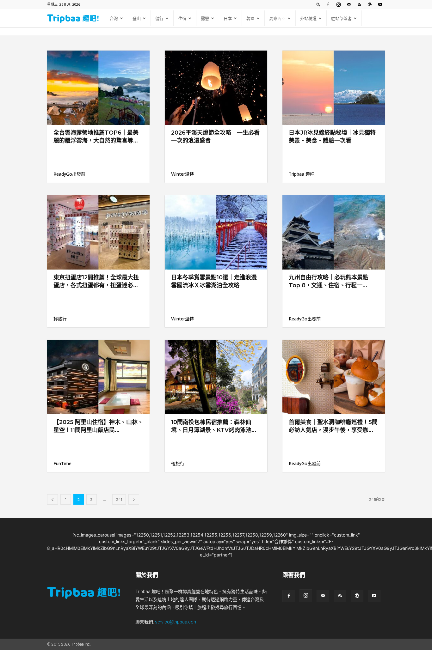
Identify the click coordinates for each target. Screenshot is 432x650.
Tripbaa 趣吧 (301, 174)
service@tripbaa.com (176, 621)
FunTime (62, 463)
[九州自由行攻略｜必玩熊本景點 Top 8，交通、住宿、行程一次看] (333, 232)
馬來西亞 (277, 18)
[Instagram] (338, 4)
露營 (205, 18)
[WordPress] (369, 4)
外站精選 (308, 18)
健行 (159, 18)
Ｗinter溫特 (182, 174)
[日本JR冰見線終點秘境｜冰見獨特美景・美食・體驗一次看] (333, 88)
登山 (137, 18)
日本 (228, 18)
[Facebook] (328, 4)
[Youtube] (380, 4)
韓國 (250, 18)
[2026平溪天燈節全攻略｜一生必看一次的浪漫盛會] (216, 88)
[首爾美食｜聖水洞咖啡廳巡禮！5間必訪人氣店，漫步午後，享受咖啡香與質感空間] (333, 377)
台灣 (114, 18)
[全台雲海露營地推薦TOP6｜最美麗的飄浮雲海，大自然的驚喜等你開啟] (98, 88)
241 (119, 499)
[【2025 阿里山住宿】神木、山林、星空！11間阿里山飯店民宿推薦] (98, 377)
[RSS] (359, 4)
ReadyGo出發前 (69, 174)
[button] (318, 4)
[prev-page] (52, 499)
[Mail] (349, 4)
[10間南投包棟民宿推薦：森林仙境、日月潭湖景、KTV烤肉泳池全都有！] (216, 377)
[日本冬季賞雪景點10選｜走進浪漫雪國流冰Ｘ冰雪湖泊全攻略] (216, 232)
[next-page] (133, 499)
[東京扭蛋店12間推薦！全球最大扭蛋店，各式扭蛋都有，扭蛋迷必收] (98, 232)
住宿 (182, 18)
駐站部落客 (341, 18)
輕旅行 (60, 319)
